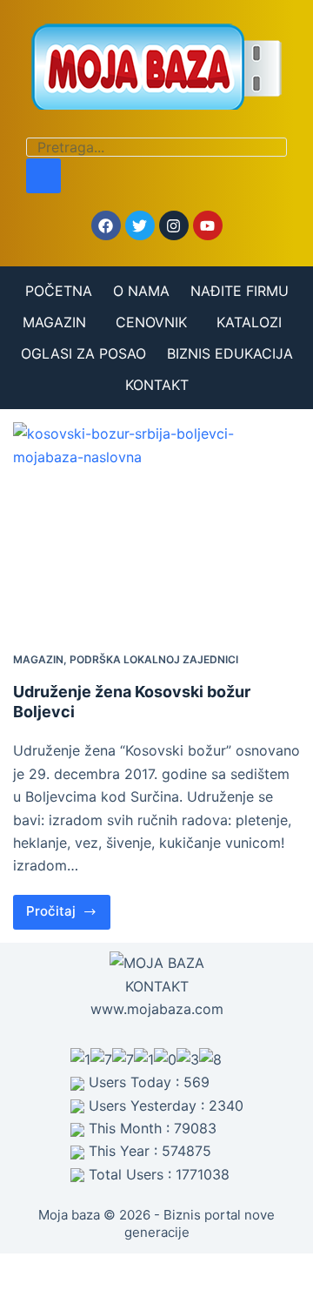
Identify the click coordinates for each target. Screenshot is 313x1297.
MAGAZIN (54, 322)
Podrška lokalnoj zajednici (154, 659)
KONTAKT (157, 384)
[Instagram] (174, 225)
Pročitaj (68, 907)
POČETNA (58, 290)
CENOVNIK (151, 322)
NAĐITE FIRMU (239, 290)
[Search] (43, 175)
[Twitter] (140, 225)
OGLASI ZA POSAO (83, 353)
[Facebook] (106, 225)
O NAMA (141, 290)
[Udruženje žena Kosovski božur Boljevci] (156, 530)
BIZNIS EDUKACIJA (230, 353)
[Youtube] (208, 225)
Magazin (38, 659)
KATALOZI (249, 322)
